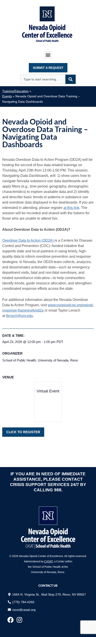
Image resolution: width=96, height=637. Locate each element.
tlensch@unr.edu (19, 316)
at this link (71, 208)
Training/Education (15, 91)
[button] (48, 55)
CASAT (48, 561)
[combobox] (42, 79)
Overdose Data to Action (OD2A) (28, 240)
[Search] (70, 79)
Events (7, 96)
